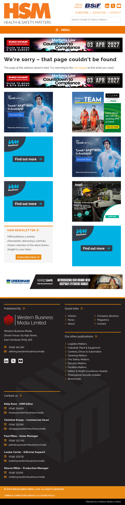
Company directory (108, 315)
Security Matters (77, 363)
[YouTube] (119, 6)
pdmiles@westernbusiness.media (27, 444)
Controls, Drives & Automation (85, 351)
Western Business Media (20, 489)
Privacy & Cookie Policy (41, 495)
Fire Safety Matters (78, 359)
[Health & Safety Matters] (27, 25)
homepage (80, 67)
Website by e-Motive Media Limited (103, 501)
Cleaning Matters (77, 355)
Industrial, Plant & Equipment (84, 347)
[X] (113, 6)
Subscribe (82, 12)
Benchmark (74, 378)
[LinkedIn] (107, 6)
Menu (65, 30)
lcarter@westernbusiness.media (26, 460)
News (71, 319)
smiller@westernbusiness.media (27, 476)
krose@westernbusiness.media (26, 412)
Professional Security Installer (84, 375)
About (71, 323)
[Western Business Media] (28, 325)
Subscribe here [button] (26, 257)
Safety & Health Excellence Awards (87, 371)
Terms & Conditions (15, 495)
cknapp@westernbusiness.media (27, 428)
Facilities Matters (77, 367)
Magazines (103, 319)
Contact (115, 12)
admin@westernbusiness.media (26, 351)
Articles (72, 315)
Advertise (99, 12)
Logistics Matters (77, 343)
